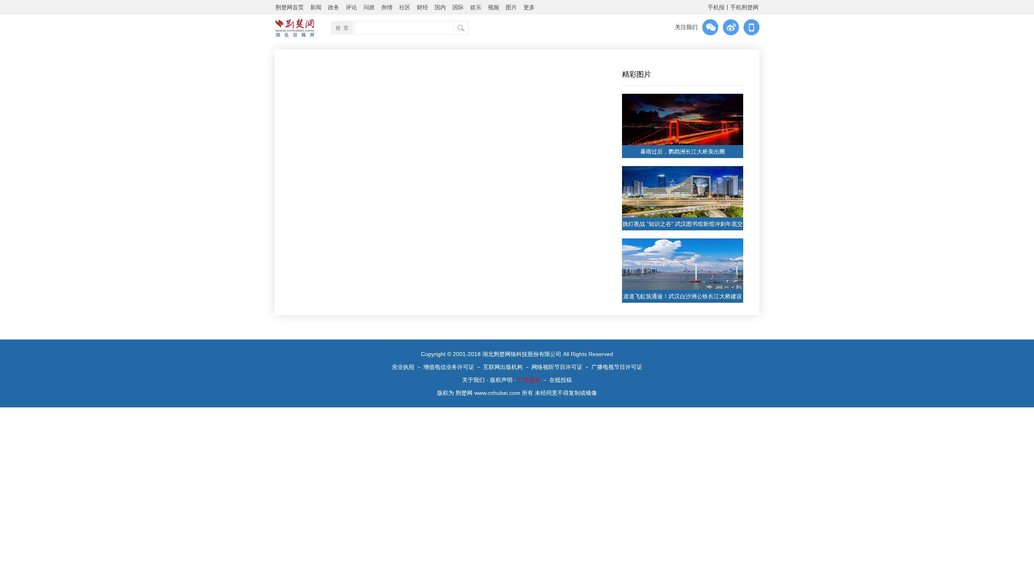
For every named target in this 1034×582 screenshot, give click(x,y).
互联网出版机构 (503, 367)
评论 (351, 7)
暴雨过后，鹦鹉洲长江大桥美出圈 (682, 151)
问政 (369, 7)
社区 (404, 7)
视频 (493, 7)
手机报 (716, 7)
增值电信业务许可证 (448, 367)
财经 (422, 7)
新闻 (316, 7)
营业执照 (403, 367)
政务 (333, 7)
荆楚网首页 (289, 7)
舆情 (387, 7)
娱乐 (475, 7)
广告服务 (529, 380)
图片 (511, 7)
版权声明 (501, 380)
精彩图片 (636, 74)
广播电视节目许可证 (616, 367)
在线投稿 (560, 380)
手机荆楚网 (744, 7)
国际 (458, 7)
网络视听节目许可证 (557, 367)
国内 (440, 7)
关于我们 (473, 380)
